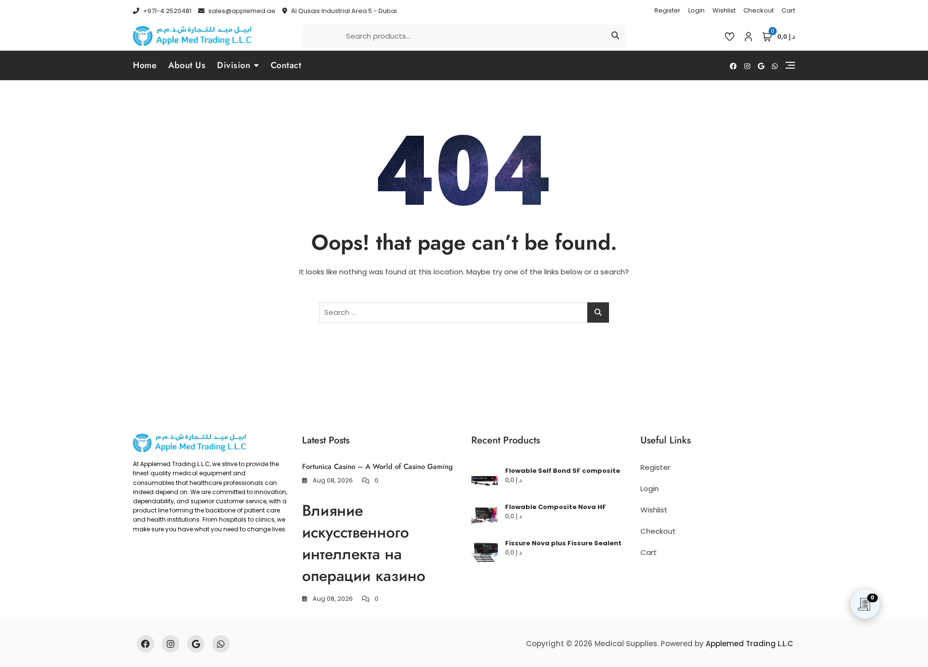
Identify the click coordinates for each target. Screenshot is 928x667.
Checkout (758, 10)
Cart (788, 10)
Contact (286, 65)
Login (696, 10)
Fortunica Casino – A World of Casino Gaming (377, 466)
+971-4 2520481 (166, 10)
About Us (186, 65)
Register (667, 10)
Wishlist (724, 10)
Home (145, 65)
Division (233, 65)
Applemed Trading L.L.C (749, 644)
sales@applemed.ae (241, 10)
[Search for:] (464, 312)
